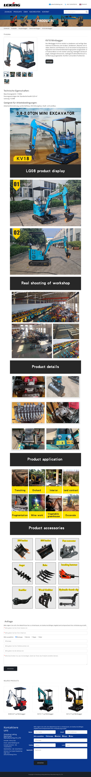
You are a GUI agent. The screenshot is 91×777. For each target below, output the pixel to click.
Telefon (31, 745)
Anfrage (49, 61)
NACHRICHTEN (34, 12)
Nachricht (4, 656)
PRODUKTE (18, 12)
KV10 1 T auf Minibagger (45, 714)
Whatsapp (20, 637)
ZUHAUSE (8, 12)
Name (4, 628)
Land (63, 745)
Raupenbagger (23, 28)
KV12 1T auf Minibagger (74, 714)
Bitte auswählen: (9, 637)
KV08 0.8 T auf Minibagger (16, 714)
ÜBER (26, 12)
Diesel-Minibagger (34, 28)
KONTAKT (45, 12)
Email (4, 633)
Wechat (27, 637)
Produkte (14, 28)
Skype (34, 637)
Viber (40, 637)
